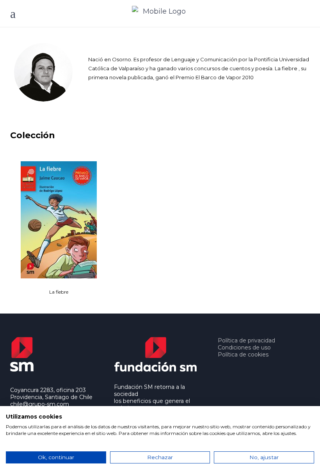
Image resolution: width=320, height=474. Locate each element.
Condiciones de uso (244, 347)
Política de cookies (243, 354)
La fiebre (58, 292)
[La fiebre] (59, 219)
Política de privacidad (246, 340)
